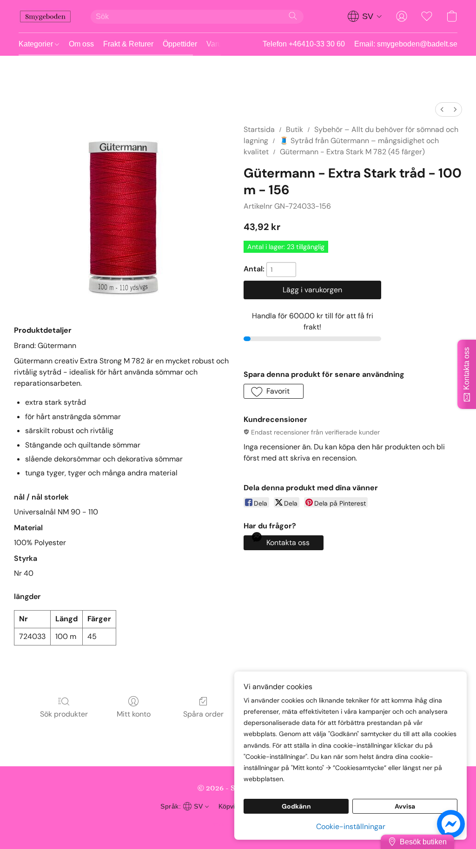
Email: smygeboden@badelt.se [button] (405, 44)
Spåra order (203, 714)
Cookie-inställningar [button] (350, 826)
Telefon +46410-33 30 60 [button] (304, 44)
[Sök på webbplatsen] (293, 15)
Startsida (259, 129)
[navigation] (365, 16)
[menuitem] (442, 109)
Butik (294, 129)
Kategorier (37, 44)
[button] (45, 16)
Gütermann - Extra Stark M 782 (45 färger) (352, 152)
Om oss (81, 44)
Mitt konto (134, 714)
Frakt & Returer (128, 44)
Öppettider (180, 44)
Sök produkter (64, 714)
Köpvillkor (232, 806)
